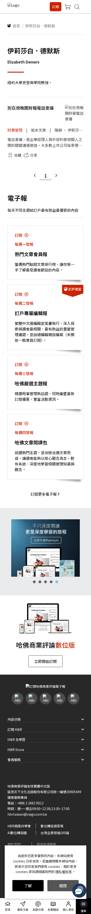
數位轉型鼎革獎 (52, 826)
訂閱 (55, 6)
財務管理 (14, 130)
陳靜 (58, 130)
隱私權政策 (63, 871)
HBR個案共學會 (19, 826)
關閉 (63, 885)
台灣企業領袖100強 (55, 832)
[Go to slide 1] (34, 581)
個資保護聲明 (46, 844)
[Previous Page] (35, 175)
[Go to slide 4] (51, 581)
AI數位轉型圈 (17, 832)
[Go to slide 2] (39, 581)
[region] (45, 548)
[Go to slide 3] (45, 581)
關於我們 (14, 844)
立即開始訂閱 (45, 661)
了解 (28, 885)
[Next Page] (56, 175)
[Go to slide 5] (56, 581)
